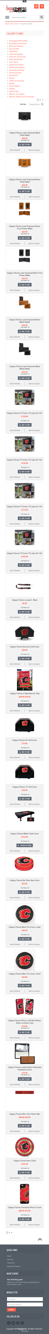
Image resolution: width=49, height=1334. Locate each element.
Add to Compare (34, 150)
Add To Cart (26, 144)
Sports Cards (14, 91)
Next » (43, 99)
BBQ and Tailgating (16, 46)
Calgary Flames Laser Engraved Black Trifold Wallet (24, 133)
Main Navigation (7, 17)
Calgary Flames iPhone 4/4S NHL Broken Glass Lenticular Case (24, 1021)
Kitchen (12, 78)
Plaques (12, 88)
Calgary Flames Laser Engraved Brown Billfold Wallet (24, 320)
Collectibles (13, 51)
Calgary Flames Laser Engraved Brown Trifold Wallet (24, 180)
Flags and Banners (16, 59)
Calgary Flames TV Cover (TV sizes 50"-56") (24, 459)
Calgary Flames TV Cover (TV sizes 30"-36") (24, 553)
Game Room (13, 62)
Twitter (13, 1323)
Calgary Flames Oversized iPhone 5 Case (24, 1207)
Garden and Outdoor (16, 64)
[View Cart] (42, 6)
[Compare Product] (36, 6)
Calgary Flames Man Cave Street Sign (24, 1114)
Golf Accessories (15, 72)
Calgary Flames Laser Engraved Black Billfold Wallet (24, 367)
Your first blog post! (15, 1279)
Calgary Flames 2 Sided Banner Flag (24, 693)
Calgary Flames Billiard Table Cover (24, 833)
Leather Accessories (16, 80)
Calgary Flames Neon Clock (25, 1160)
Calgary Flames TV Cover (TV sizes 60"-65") (24, 413)
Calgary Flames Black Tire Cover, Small (24, 973)
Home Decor (13, 75)
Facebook (9, 1323)
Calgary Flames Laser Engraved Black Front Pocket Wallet (24, 274)
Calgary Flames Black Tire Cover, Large (25, 927)
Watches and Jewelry (16, 94)
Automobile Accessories (18, 43)
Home (7, 24)
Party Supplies (14, 86)
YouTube (22, 1323)
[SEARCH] (41, 17)
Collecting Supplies (16, 54)
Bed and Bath (14, 48)
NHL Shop (14, 24)
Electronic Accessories (17, 56)
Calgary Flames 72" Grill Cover (24, 787)
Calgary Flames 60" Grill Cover (24, 740)
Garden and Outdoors (17, 67)
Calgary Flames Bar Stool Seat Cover (25, 880)
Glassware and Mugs (16, 70)
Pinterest (18, 1323)
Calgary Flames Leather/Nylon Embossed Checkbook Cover (24, 1068)
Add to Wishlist (15, 150)
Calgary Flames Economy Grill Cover (24, 646)
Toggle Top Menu (24, 1)
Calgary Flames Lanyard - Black (24, 600)
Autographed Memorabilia (18, 40)
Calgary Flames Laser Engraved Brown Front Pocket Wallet (24, 227)
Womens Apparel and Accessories (21, 96)
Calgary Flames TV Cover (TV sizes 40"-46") (24, 506)
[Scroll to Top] (40, 1240)
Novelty (12, 83)
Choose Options (25, 845)
